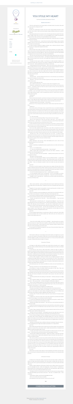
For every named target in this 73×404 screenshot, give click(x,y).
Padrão (10, 47)
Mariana (53, 19)
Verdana (10, 43)
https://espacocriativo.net (16, 61)
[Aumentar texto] (48, 22)
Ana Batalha (43, 19)
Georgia (10, 44)
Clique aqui (20, 34)
